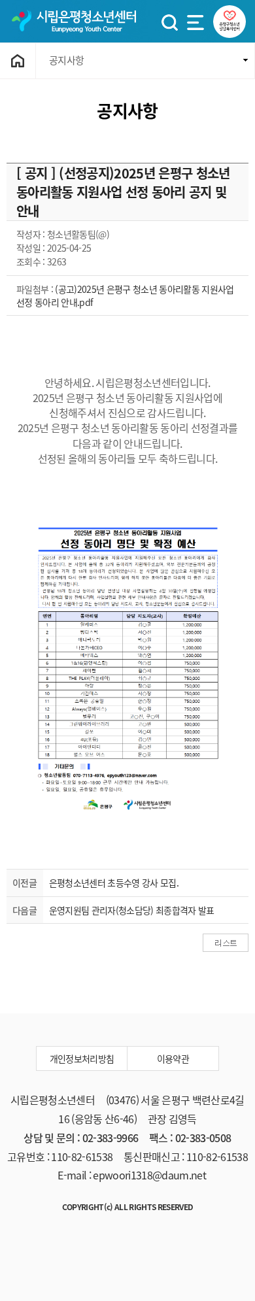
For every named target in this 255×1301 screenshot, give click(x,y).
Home (18, 60)
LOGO (73, 21)
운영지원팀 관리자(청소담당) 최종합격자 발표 (131, 910)
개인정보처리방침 (82, 1058)
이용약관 (173, 1058)
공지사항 (66, 60)
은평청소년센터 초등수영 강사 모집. (113, 882)
